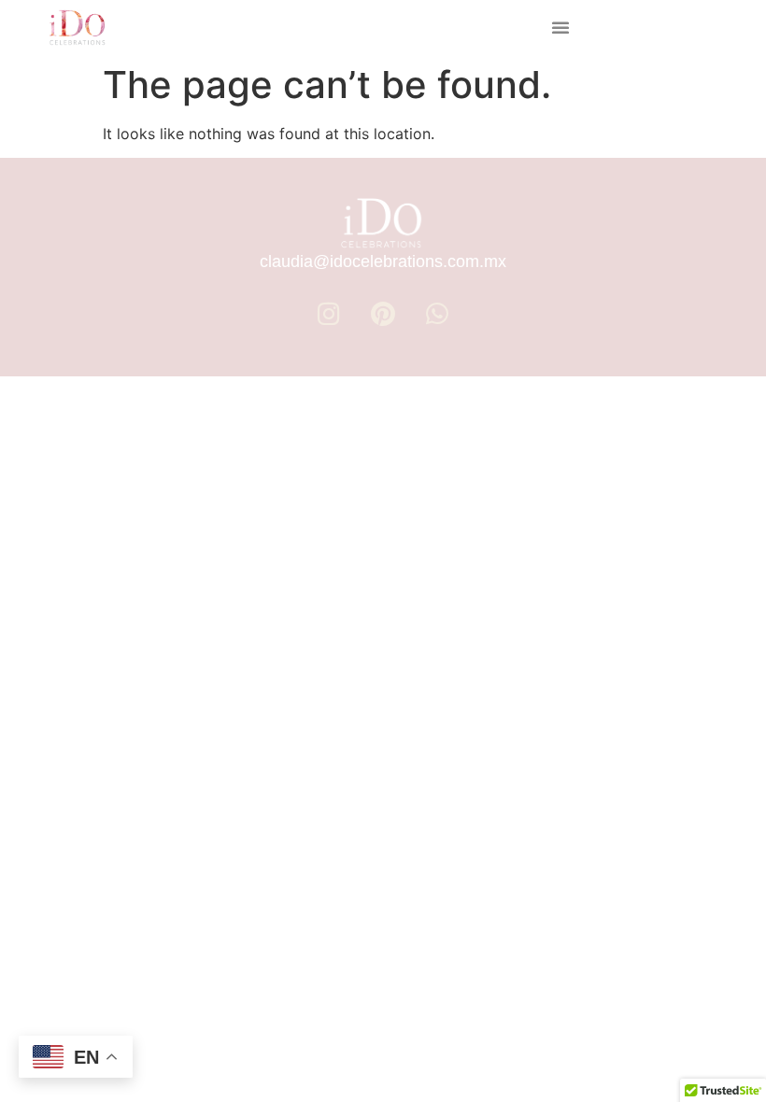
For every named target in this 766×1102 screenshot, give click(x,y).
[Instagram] (329, 314)
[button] (560, 27)
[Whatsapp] (437, 314)
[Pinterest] (383, 314)
